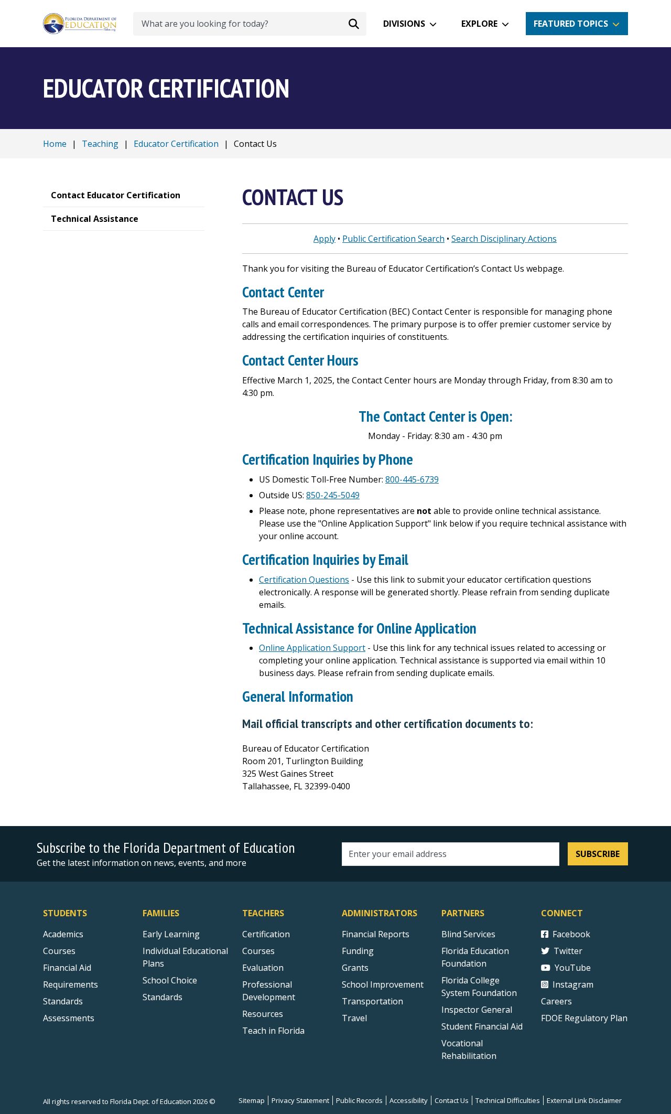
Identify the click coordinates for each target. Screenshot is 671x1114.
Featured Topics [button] (571, 23)
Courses (59, 951)
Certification (266, 934)
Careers (556, 1001)
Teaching (100, 143)
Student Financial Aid (482, 1026)
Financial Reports (375, 934)
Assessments (68, 1018)
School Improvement (383, 984)
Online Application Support (312, 648)
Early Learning (171, 934)
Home (55, 143)
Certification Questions (304, 579)
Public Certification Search (393, 238)
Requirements (70, 984)
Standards (63, 1001)
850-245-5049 (333, 495)
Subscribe (598, 854)
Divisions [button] (404, 23)
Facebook (571, 934)
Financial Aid (67, 967)
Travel (354, 1018)
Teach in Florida (273, 1030)
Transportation (372, 1001)
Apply (324, 238)
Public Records (359, 1100)
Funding (358, 951)
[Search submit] (353, 23)
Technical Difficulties (507, 1100)
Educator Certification (176, 143)
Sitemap (252, 1100)
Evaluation (263, 967)
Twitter (568, 951)
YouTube (573, 967)
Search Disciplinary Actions (504, 238)
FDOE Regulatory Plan (584, 1018)
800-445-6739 (412, 479)
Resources (262, 1014)
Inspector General (476, 1009)
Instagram (573, 984)
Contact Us (452, 1100)
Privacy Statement (300, 1100)
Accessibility (408, 1100)
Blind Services (468, 934)
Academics (63, 934)
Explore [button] (479, 23)
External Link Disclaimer (584, 1100)
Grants (355, 967)
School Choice (170, 980)
